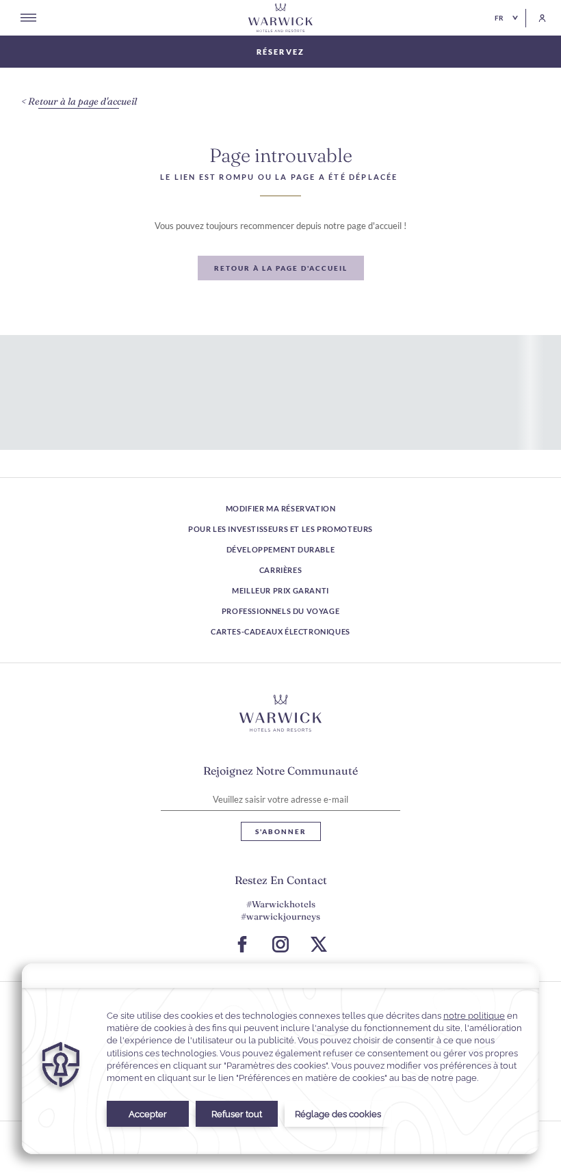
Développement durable (280, 549)
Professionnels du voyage (280, 610)
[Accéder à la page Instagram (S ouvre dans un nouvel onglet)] (280, 944)
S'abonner (280, 831)
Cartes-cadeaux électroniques (280, 631)
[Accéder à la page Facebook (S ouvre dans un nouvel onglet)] (242, 944)
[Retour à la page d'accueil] (280, 17)
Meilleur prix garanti (280, 590)
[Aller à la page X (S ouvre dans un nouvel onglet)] (319, 944)
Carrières (280, 569)
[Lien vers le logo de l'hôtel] (280, 713)
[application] (280, 1058)
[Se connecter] (536, 18)
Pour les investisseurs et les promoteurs (280, 528)
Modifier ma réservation (281, 508)
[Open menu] (28, 18)
